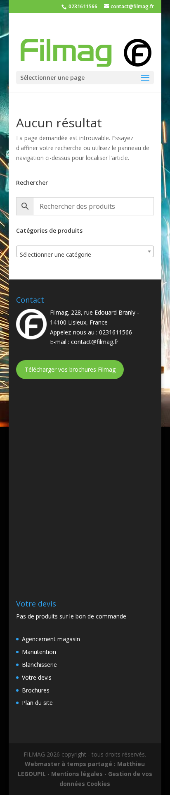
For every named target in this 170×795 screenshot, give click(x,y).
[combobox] (85, 251)
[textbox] (85, 254)
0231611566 (82, 6)
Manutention (39, 652)
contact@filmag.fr (94, 342)
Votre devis (37, 677)
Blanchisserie (39, 664)
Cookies (98, 784)
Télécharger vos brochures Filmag (70, 369)
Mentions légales (77, 774)
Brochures (36, 690)
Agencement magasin (51, 639)
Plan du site (37, 703)
